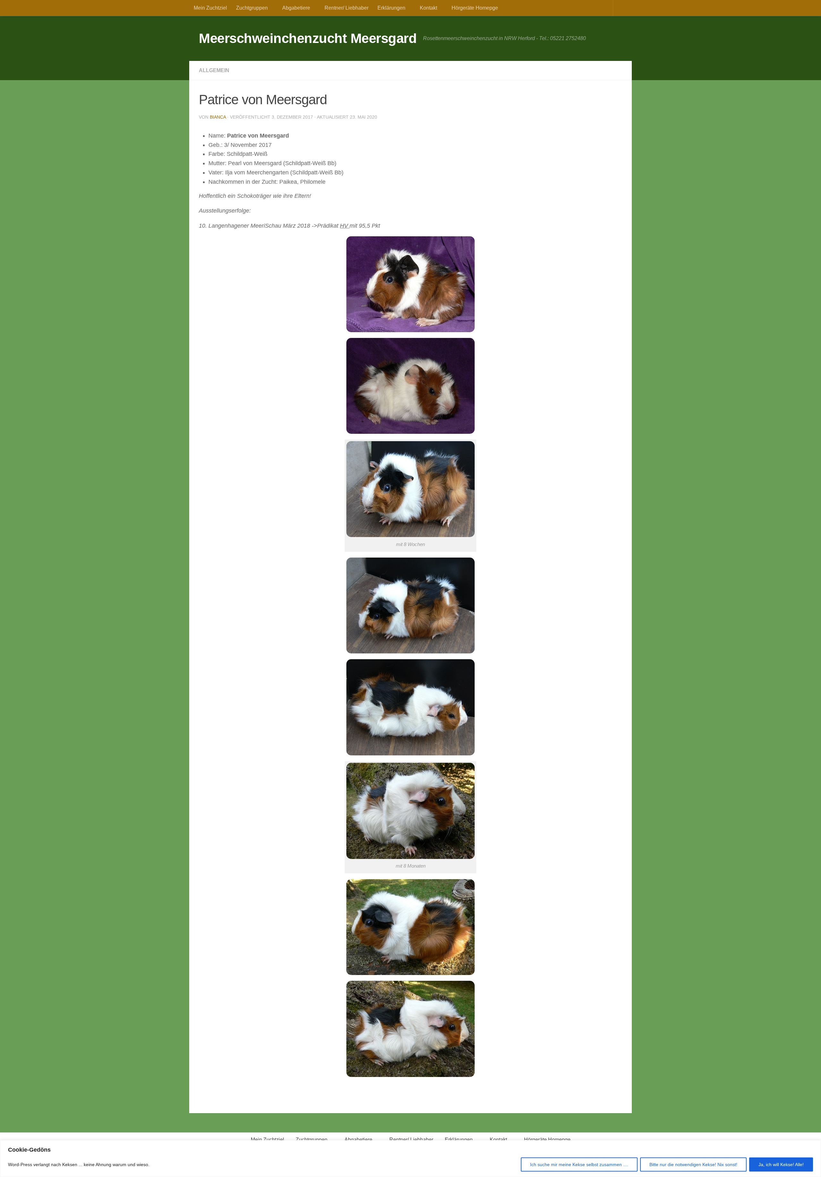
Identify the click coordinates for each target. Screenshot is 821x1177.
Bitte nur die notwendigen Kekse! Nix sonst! (693, 1164)
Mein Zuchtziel (210, 8)
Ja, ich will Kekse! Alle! (781, 1164)
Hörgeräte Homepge (475, 8)
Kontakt (428, 8)
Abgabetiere (296, 8)
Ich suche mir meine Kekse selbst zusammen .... (579, 1164)
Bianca (218, 117)
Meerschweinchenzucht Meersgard (308, 38)
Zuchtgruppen (252, 8)
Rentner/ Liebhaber (346, 8)
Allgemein (214, 70)
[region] (410, 1158)
